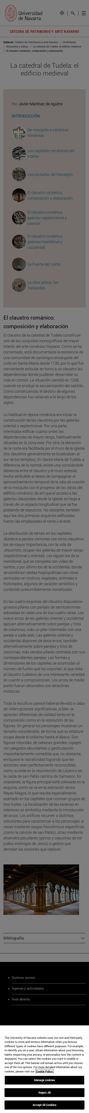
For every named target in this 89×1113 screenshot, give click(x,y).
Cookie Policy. (44, 1071)
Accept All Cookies (44, 1105)
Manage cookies (44, 1080)
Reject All (44, 1092)
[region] (44, 1069)
